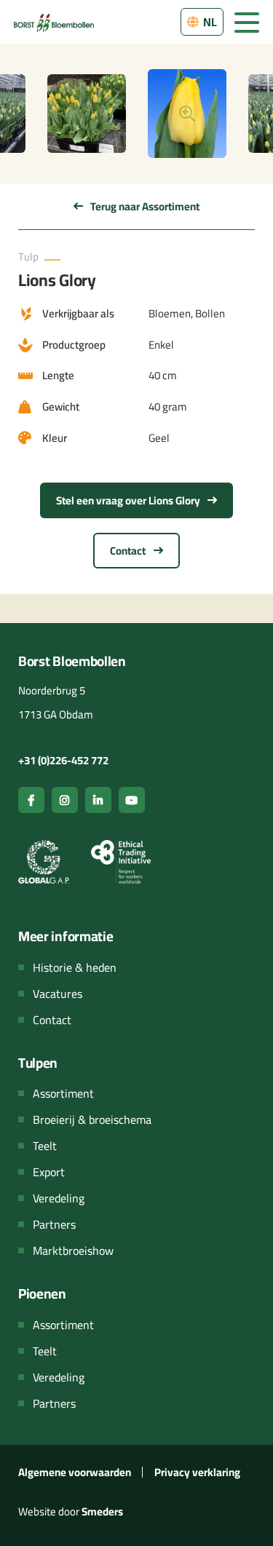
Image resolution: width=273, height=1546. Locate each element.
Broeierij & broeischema (92, 1119)
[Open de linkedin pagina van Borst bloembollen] (98, 800)
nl (209, 22)
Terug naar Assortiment (143, 206)
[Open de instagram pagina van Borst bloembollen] (65, 800)
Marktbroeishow (73, 1250)
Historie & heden (74, 967)
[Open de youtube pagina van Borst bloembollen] (132, 800)
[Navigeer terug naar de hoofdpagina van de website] (54, 21)
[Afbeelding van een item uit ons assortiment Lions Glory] (187, 113)
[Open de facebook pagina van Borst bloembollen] (31, 800)
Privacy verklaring (197, 1472)
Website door (70, 1511)
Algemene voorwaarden (74, 1472)
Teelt (45, 1146)
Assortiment (63, 1093)
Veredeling (58, 1198)
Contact (129, 550)
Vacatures (57, 993)
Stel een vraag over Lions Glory (129, 500)
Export (49, 1172)
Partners (54, 1224)
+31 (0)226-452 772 (63, 760)
